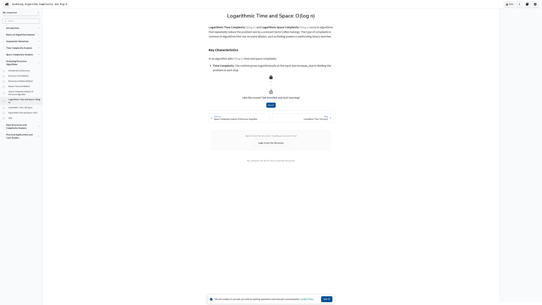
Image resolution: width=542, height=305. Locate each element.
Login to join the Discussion (271, 142)
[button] (21, 28)
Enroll (271, 105)
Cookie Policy (307, 299)
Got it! (326, 299)
